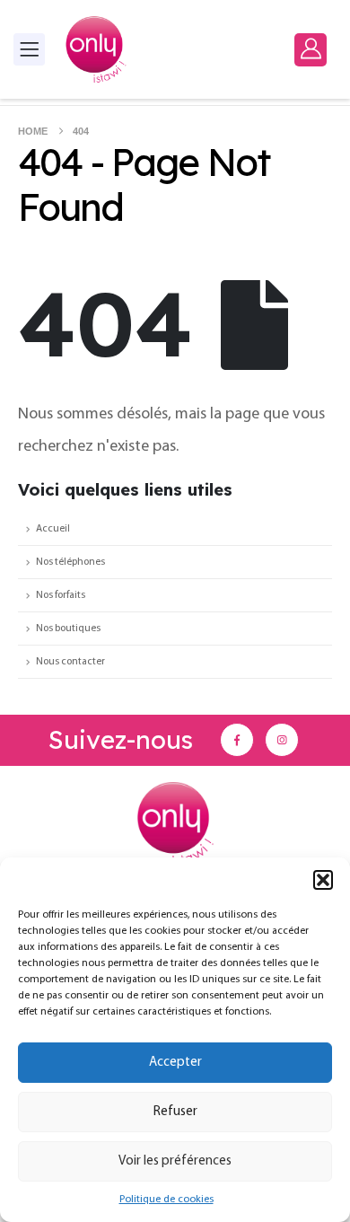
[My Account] (310, 49)
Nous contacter (70, 661)
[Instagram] (282, 740)
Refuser (175, 1112)
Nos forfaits (60, 595)
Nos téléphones (70, 562)
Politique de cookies (166, 1199)
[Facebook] (237, 740)
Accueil (53, 528)
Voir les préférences (175, 1161)
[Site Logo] (96, 49)
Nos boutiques (68, 628)
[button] (323, 880)
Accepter (175, 1062)
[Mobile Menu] (29, 49)
